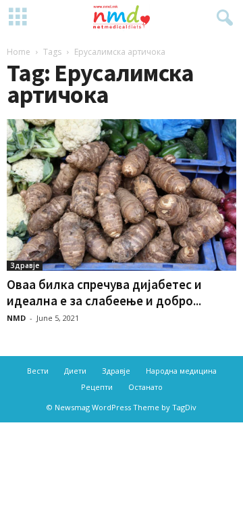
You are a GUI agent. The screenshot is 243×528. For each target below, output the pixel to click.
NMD (16, 318)
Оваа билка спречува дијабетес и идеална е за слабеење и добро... (104, 292)
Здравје (24, 265)
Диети (75, 371)
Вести (38, 371)
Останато (145, 387)
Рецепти (97, 387)
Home (18, 52)
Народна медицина (181, 371)
